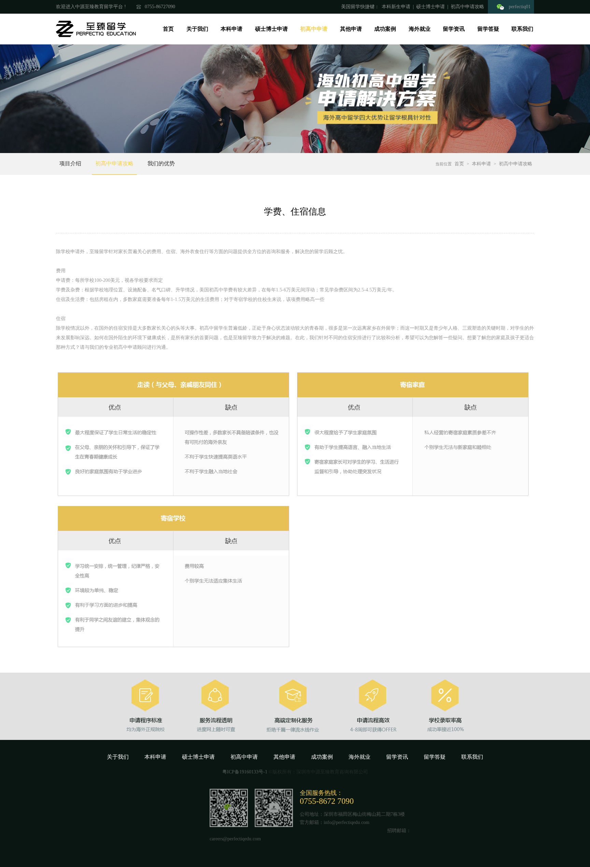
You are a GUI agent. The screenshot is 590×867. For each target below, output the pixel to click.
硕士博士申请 (430, 6)
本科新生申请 (396, 6)
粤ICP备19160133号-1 (245, 771)
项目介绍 (70, 163)
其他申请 (351, 29)
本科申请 (231, 29)
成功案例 (385, 29)
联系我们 (522, 29)
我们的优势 (161, 163)
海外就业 (420, 29)
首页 (168, 29)
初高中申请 (313, 29)
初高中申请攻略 (469, 6)
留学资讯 (454, 29)
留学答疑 (488, 29)
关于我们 (197, 29)
